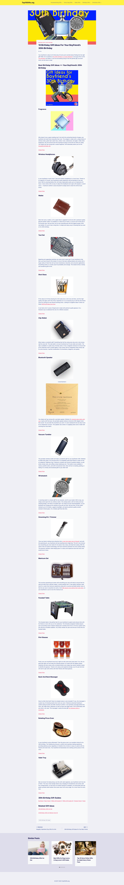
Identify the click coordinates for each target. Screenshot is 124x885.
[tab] (59, 867)
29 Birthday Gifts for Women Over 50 (48, 812)
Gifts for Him (49, 42)
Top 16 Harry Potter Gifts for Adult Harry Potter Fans (85, 860)
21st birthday (41, 58)
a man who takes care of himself (70, 541)
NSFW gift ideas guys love (48, 304)
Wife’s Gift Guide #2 (68, 801)
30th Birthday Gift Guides (44, 820)
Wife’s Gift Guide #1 (56, 801)
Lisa (40, 51)
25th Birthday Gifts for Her (45, 809)
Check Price (41, 150)
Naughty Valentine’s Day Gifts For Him (46, 828)
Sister (84, 801)
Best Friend (47, 801)
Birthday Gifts (41, 42)
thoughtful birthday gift (44, 146)
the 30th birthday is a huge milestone (63, 56)
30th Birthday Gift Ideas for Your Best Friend (76, 828)
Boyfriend (40, 801)
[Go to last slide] (30, 853)
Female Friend (78, 801)
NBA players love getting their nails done (72, 588)
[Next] (94, 853)
